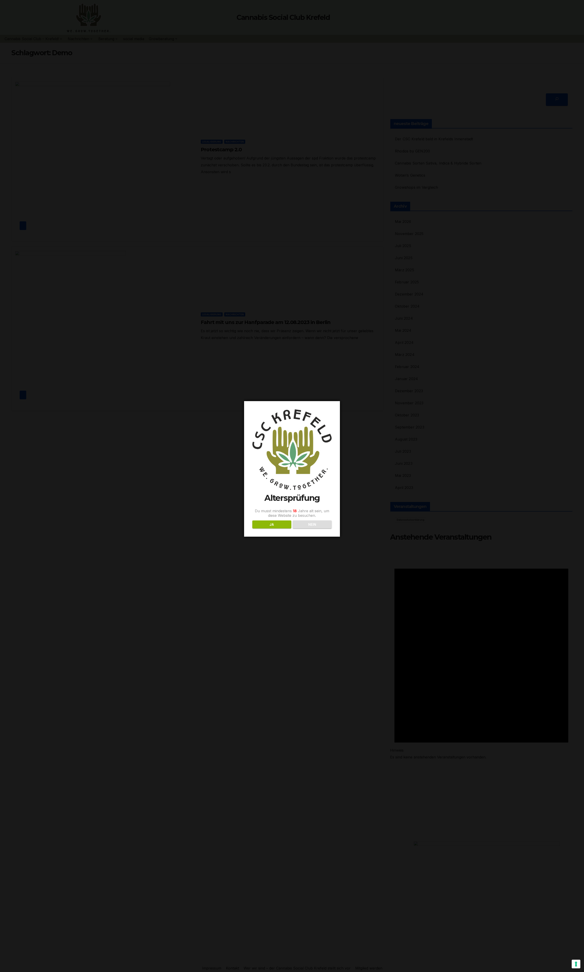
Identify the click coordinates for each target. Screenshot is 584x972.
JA (271, 524)
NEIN (312, 524)
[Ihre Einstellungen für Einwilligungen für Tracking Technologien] (576, 964)
